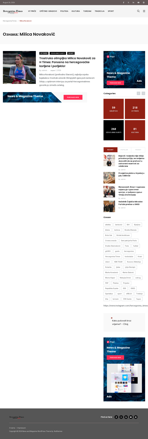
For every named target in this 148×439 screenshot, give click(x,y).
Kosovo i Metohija (134, 262)
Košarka (108, 267)
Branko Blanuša (130, 230)
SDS (124, 288)
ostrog (138, 278)
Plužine (116, 283)
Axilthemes (58, 431)
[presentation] (138, 93)
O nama (12, 428)
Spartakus (109, 294)
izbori (107, 262)
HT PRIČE (32, 11)
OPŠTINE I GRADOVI (48, 11)
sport (119, 294)
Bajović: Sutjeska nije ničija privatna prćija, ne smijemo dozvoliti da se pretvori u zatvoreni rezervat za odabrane (131, 161)
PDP (106, 283)
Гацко (138, 299)
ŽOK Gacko (127, 299)
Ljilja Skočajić (130, 267)
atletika (108, 225)
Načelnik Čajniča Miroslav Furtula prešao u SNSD (131, 203)
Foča (127, 246)
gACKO (108, 251)
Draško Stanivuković (112, 246)
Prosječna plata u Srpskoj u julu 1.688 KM (131, 174)
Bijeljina (137, 225)
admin (123, 170)
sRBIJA (129, 294)
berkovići (118, 225)
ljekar (118, 267)
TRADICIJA (99, 11)
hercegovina (129, 251)
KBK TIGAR (118, 262)
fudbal (135, 246)
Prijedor (126, 283)
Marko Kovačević (111, 272)
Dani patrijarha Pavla (129, 241)
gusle (117, 251)
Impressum (21, 428)
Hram (140, 256)
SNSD (133, 288)
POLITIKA (64, 11)
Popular (124, 150)
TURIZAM (87, 11)
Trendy (138, 150)
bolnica (117, 230)
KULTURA (76, 11)
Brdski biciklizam (123, 235)
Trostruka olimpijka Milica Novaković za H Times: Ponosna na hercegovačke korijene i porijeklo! (67, 62)
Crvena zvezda (110, 241)
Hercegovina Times (112, 256)
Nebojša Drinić (125, 278)
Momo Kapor (110, 278)
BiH (128, 225)
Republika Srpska (111, 288)
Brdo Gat (108, 235)
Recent (110, 150)
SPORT (111, 11)
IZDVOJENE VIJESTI (58, 53)
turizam (116, 299)
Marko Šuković (128, 272)
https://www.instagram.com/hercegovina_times (125, 305)
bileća (107, 230)
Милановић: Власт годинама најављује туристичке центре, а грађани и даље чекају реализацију (132, 191)
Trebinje (139, 294)
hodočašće (129, 256)
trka (106, 299)
